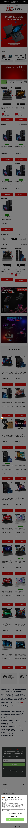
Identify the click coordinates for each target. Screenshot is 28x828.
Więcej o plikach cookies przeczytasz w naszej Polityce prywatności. (13, 809)
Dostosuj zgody (15, 816)
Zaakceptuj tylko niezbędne (15, 813)
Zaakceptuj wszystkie (14, 819)
